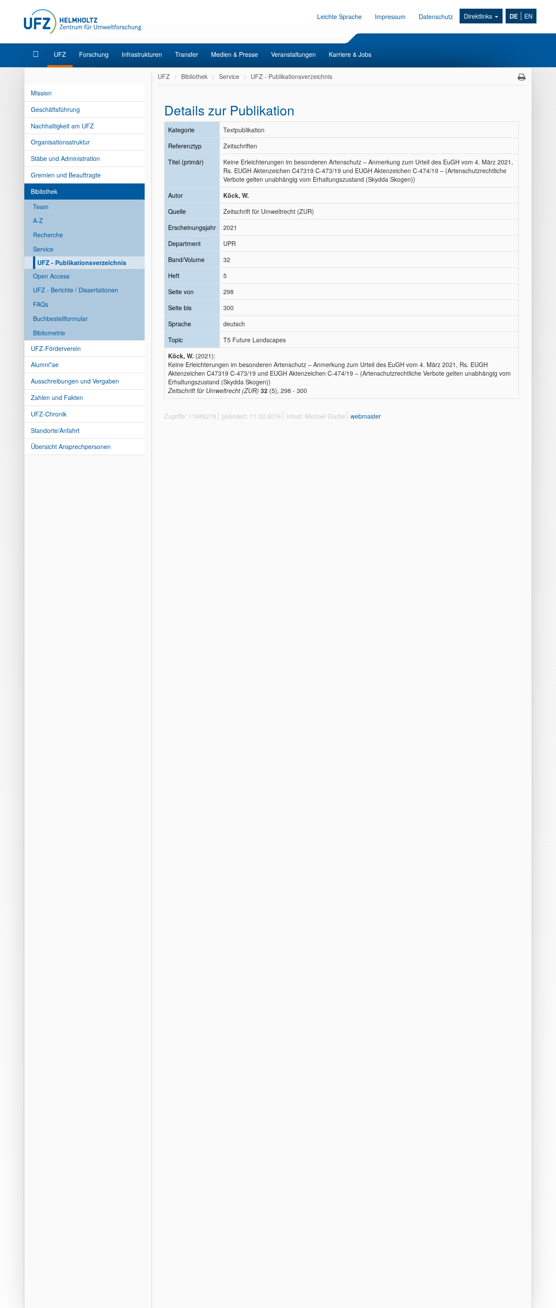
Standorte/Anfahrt (55, 430)
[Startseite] (36, 54)
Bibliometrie (49, 332)
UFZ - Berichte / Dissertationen (75, 289)
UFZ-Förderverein (56, 348)
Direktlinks (479, 16)
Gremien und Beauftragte (66, 174)
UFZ (60, 54)
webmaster (366, 416)
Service (43, 249)
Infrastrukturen (142, 54)
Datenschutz (436, 16)
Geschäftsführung (55, 109)
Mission (41, 93)
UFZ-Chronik (48, 414)
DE (514, 16)
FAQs (40, 304)
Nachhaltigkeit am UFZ (62, 125)
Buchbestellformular (60, 318)
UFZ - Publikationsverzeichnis (81, 262)
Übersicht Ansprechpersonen (71, 446)
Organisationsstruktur (60, 142)
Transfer (186, 54)
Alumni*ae (45, 364)
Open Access (51, 276)
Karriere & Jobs (350, 54)
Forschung (94, 54)
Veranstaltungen (293, 54)
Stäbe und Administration (65, 158)
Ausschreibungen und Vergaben (75, 381)
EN (528, 16)
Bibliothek (44, 191)
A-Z (38, 220)
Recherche (48, 234)
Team (41, 206)
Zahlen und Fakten (57, 397)
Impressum (390, 16)
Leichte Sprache (339, 16)
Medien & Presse (234, 54)
